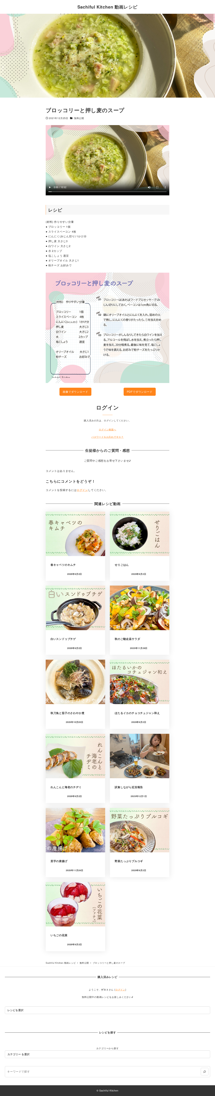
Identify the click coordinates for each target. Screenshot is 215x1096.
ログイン (82, 490)
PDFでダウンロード (140, 392)
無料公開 (79, 118)
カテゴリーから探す (107, 1048)
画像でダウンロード (75, 392)
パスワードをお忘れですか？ (107, 437)
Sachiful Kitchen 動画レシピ (107, 7)
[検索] (204, 1071)
